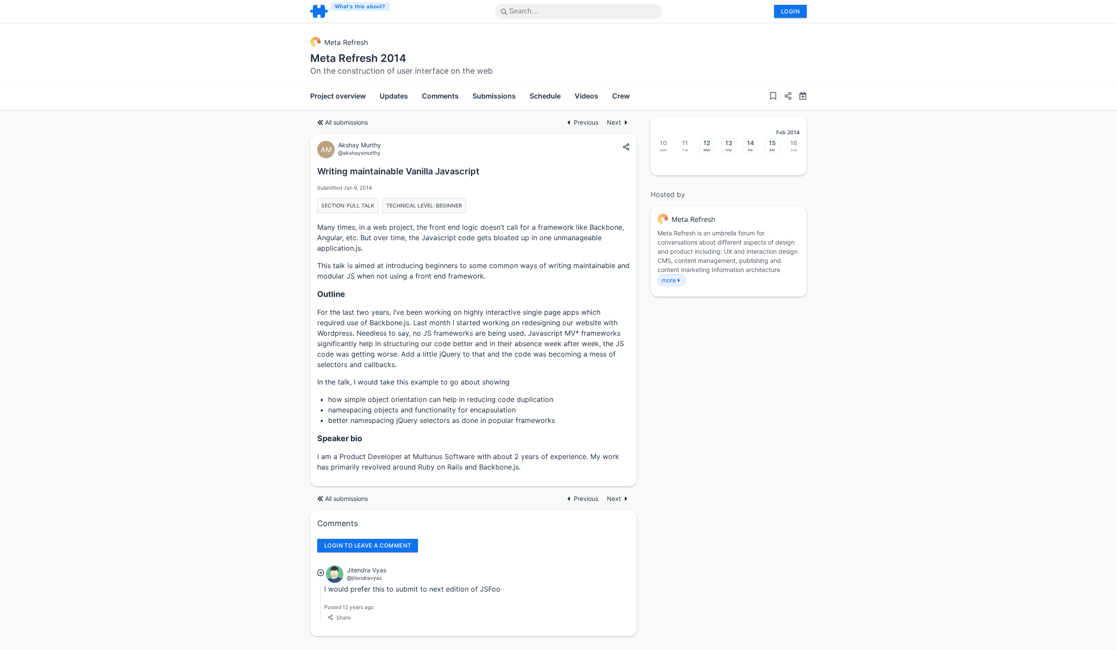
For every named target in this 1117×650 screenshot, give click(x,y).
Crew (621, 96)
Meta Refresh (346, 42)
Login (790, 11)
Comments (440, 96)
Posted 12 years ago (348, 607)
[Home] (350, 11)
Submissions (494, 96)
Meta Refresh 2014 (358, 58)
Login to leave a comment (367, 545)
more (668, 280)
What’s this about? (360, 6)
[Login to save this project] (773, 96)
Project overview (338, 96)
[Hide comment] (320, 573)
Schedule (545, 96)
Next (614, 122)
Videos (586, 96)
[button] (784, 96)
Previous (587, 122)
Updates (394, 96)
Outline (331, 294)
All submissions (346, 122)
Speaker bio (339, 438)
